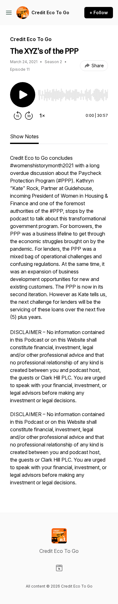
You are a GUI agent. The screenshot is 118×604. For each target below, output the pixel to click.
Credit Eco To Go (50, 12)
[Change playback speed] (42, 115)
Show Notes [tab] (24, 136)
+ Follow (98, 12)
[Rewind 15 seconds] (17, 115)
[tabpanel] (59, 323)
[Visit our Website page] (59, 568)
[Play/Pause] (22, 94)
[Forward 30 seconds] (29, 115)
